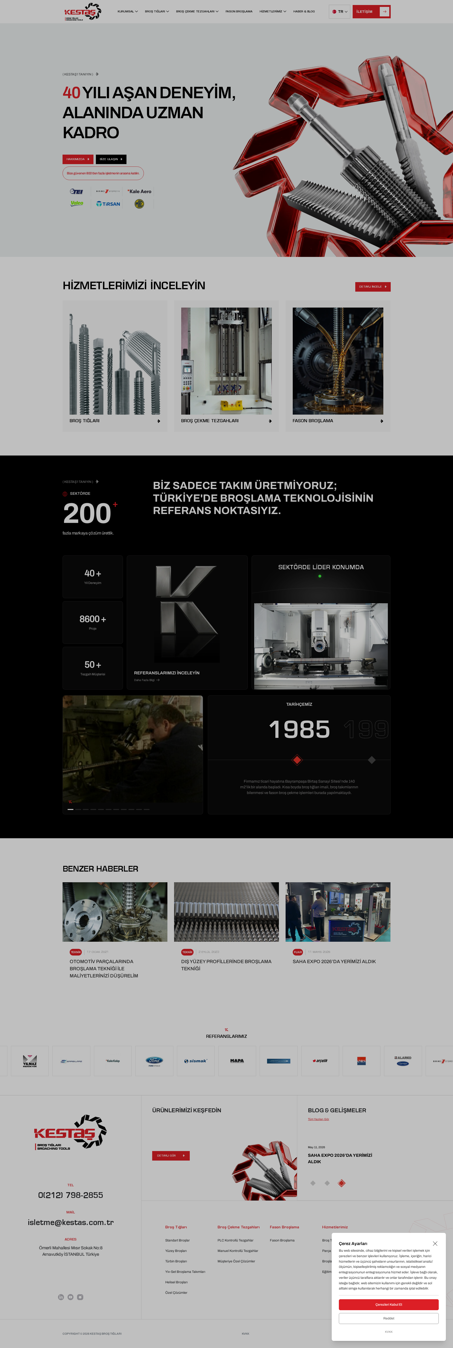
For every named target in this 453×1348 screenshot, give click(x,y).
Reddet (388, 1318)
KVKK (389, 1331)
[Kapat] (435, 1243)
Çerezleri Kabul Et (388, 1304)
